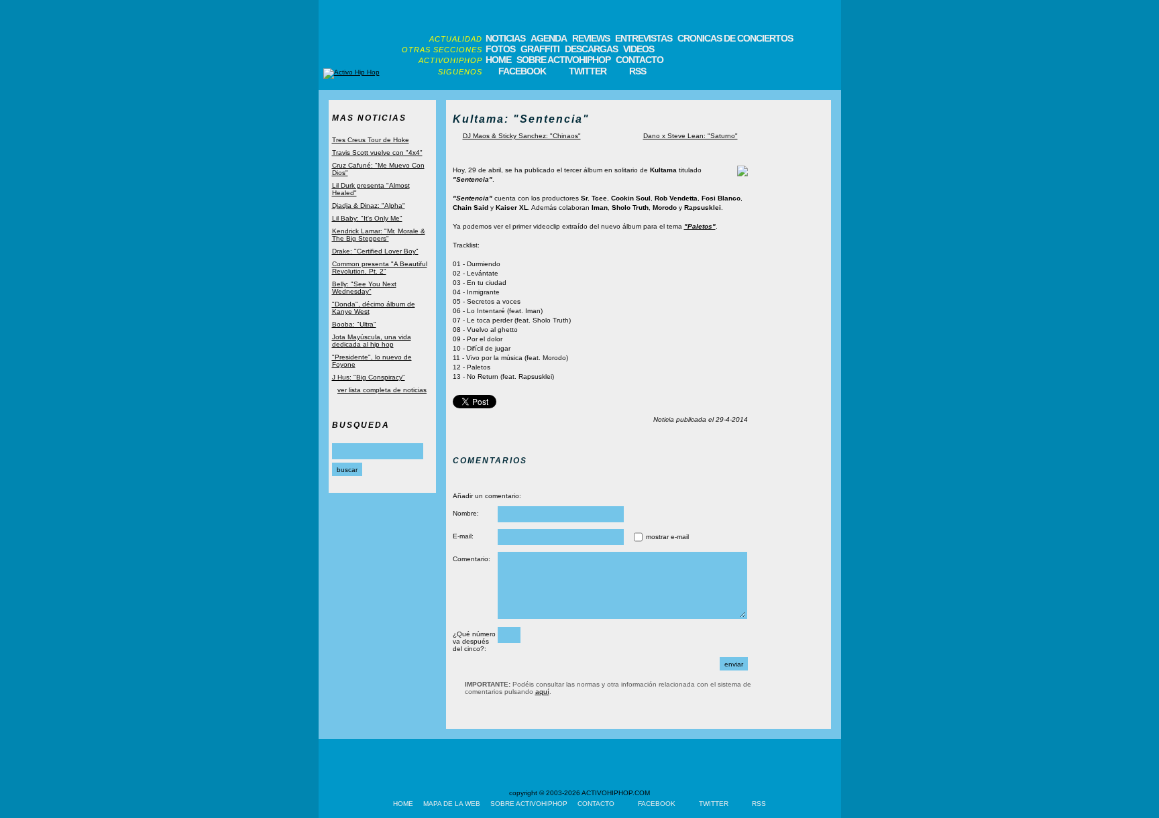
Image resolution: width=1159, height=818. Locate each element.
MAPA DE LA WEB (451, 803)
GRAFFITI (539, 49)
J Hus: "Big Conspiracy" (368, 377)
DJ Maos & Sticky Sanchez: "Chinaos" (522, 135)
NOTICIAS (505, 38)
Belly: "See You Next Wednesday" (364, 287)
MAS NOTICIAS (369, 118)
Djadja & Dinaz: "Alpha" (368, 205)
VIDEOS (638, 49)
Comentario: (471, 559)
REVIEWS (591, 38)
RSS (637, 71)
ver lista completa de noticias (382, 390)
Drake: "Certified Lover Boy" (375, 251)
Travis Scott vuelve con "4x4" (377, 152)
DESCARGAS (591, 49)
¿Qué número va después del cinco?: (474, 641)
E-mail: (463, 536)
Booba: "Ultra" (354, 324)
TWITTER (587, 71)
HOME (498, 59)
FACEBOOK (522, 71)
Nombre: (466, 513)
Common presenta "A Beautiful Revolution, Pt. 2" (379, 267)
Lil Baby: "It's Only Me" (367, 218)
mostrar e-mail (667, 536)
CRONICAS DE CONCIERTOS (735, 38)
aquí (542, 691)
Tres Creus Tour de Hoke (370, 139)
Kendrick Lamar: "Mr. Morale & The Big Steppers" (378, 234)
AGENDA (549, 38)
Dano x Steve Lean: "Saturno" (690, 135)
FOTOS (500, 49)
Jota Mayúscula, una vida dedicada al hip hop (371, 340)
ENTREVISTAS (643, 38)
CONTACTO (639, 59)
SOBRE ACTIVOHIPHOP (563, 59)
